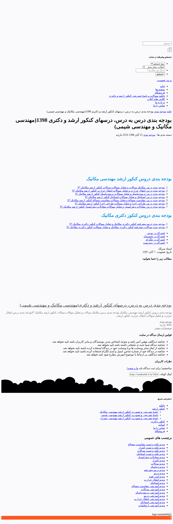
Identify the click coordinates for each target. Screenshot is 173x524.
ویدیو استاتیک (157, 483)
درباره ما (160, 102)
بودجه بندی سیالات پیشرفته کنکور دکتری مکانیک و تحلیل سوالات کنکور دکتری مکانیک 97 (116, 227)
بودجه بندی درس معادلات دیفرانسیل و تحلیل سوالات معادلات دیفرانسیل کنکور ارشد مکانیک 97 (112, 206)
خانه (162, 86)
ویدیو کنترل (158, 460)
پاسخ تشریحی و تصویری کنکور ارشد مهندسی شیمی (129, 415)
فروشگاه (160, 92)
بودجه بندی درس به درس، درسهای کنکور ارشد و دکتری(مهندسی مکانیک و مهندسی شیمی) (96, 305)
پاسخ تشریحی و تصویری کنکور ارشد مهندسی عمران (129, 418)
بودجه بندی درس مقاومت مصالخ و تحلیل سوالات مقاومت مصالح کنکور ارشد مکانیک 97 (116, 200)
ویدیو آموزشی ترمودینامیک (150, 492)
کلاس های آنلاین (156, 99)
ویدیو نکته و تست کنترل (152, 447)
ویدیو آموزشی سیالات (153, 489)
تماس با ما (159, 105)
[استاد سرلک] (109, 40)
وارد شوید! (132, 368)
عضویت (161, 80)
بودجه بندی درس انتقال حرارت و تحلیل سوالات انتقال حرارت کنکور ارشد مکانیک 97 (118, 190)
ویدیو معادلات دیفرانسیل (151, 457)
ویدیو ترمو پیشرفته (154, 470)
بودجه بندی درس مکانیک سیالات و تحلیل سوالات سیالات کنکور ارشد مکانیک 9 (121, 187)
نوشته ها (160, 89)
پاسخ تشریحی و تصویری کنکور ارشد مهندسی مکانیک (129, 411)
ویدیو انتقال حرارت (154, 479)
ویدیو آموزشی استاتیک (152, 502)
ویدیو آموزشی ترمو (154, 495)
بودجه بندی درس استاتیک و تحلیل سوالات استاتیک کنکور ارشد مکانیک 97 (125, 197)
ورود (169, 80)
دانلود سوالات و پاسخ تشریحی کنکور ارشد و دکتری (137, 95)
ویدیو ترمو (159, 473)
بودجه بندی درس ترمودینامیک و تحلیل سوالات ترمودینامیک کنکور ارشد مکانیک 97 (120, 193)
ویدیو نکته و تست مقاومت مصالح (146, 444)
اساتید (161, 424)
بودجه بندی (160, 111)
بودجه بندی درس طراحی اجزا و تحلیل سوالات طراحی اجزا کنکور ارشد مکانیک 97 (120, 203)
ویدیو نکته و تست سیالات (151, 450)
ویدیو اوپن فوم (157, 476)
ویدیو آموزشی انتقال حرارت (149, 499)
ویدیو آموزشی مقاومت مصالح (148, 486)
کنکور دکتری (158, 421)
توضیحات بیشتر (163, 328)
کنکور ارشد (158, 408)
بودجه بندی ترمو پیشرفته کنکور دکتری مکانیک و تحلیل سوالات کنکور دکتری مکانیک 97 (117, 224)
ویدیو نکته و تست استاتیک (151, 454)
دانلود (162, 405)
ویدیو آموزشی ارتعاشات (151, 505)
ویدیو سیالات (158, 463)
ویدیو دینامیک (158, 466)
